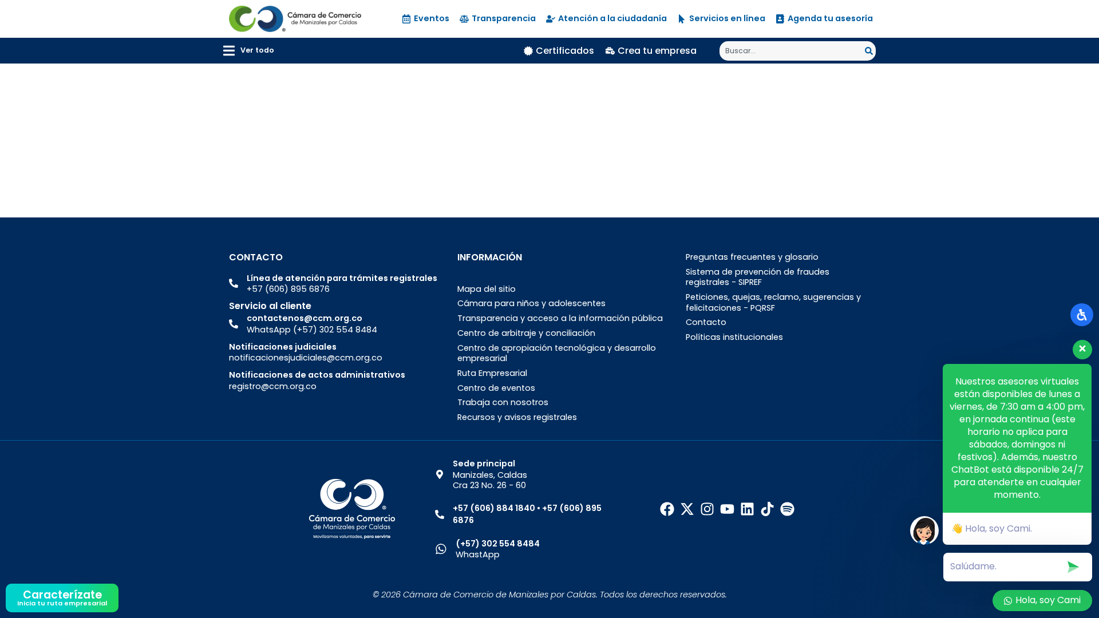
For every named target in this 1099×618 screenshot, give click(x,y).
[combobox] (792, 51)
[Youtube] (727, 509)
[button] (248, 51)
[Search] (870, 51)
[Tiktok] (767, 509)
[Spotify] (787, 509)
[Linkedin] (747, 509)
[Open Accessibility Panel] (1081, 314)
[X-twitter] (687, 509)
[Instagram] (707, 509)
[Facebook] (667, 509)
